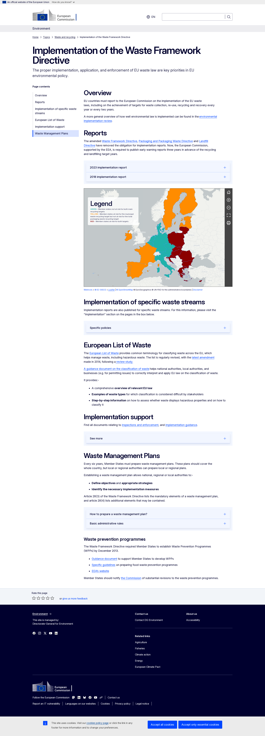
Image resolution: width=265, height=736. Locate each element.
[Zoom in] (228, 200)
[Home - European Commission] (57, 15)
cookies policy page (97, 722)
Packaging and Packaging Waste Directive (166, 141)
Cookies (105, 703)
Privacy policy (123, 703)
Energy (139, 660)
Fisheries (140, 648)
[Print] (228, 223)
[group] (154, 237)
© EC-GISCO (100, 290)
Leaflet (111, 290)
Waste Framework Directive (119, 141)
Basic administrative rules (106, 523)
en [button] (153, 16)
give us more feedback (75, 598)
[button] (166, 251)
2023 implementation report (108, 167)
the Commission (131, 578)
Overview (41, 95)
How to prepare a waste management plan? (118, 514)
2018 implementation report (108, 176)
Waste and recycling (65, 37)
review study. (124, 361)
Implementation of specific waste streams (55, 111)
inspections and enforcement (140, 425)
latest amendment (203, 357)
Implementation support (50, 126)
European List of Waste (49, 120)
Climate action (143, 654)
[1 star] (34, 598)
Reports (40, 102)
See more (96, 438)
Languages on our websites (80, 703)
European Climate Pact (147, 666)
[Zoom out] (228, 207)
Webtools (88, 290)
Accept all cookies (162, 724)
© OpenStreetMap (124, 290)
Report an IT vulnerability (46, 703)
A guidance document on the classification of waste (116, 368)
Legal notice (142, 703)
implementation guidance (181, 425)
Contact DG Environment (149, 620)
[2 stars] (36, 598)
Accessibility (193, 620)
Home (35, 37)
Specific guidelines (103, 564)
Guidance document (104, 558)
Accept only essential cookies (200, 724)
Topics (46, 37)
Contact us (114, 697)
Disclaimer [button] (198, 290)
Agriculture (141, 642)
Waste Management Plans (51, 133)
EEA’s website (100, 571)
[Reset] (228, 192)
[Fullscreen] (228, 215)
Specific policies (100, 327)
